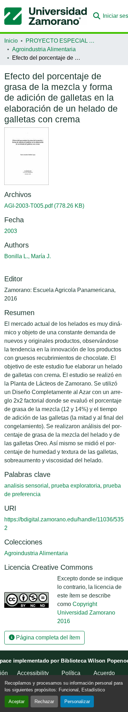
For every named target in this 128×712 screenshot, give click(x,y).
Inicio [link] (11, 41)
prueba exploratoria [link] (75, 486)
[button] (45, 16)
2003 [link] (10, 231)
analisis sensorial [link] (26, 486)
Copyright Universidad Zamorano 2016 (86, 612)
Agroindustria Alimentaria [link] (44, 49)
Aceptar (17, 701)
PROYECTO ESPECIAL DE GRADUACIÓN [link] (61, 41)
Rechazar (44, 701)
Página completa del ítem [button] (47, 637)
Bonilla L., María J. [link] (27, 256)
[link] (64, 206)
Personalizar (77, 701)
